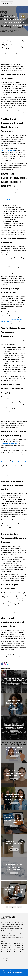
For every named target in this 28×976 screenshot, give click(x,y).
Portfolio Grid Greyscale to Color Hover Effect (14, 680)
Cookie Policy (4, 963)
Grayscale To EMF (6, 950)
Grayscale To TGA (19, 952)
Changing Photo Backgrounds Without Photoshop (14, 703)
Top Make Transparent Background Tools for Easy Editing (14, 820)
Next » (19, 907)
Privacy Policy (4, 958)
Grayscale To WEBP (19, 954)
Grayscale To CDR (6, 945)
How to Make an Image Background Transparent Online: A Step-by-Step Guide (14, 890)
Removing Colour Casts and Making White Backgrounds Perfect (14, 867)
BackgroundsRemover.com (11, 652)
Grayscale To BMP (6, 943)
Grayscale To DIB (5, 947)
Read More (14, 684)
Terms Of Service (5, 961)
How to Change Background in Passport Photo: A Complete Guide (14, 773)
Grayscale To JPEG (19, 943)
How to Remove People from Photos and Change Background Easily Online (14, 797)
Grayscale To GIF (5, 954)
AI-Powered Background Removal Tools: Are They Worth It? (14, 844)
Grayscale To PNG (19, 945)
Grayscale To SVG (19, 947)
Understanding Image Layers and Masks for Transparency (14, 750)
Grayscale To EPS (6, 952)
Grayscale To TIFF (19, 950)
